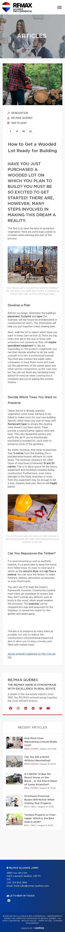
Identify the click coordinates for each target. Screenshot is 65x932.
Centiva (38, 928)
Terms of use (45, 921)
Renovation (19, 113)
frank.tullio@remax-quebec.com (31, 886)
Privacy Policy (29, 921)
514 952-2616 (19, 883)
